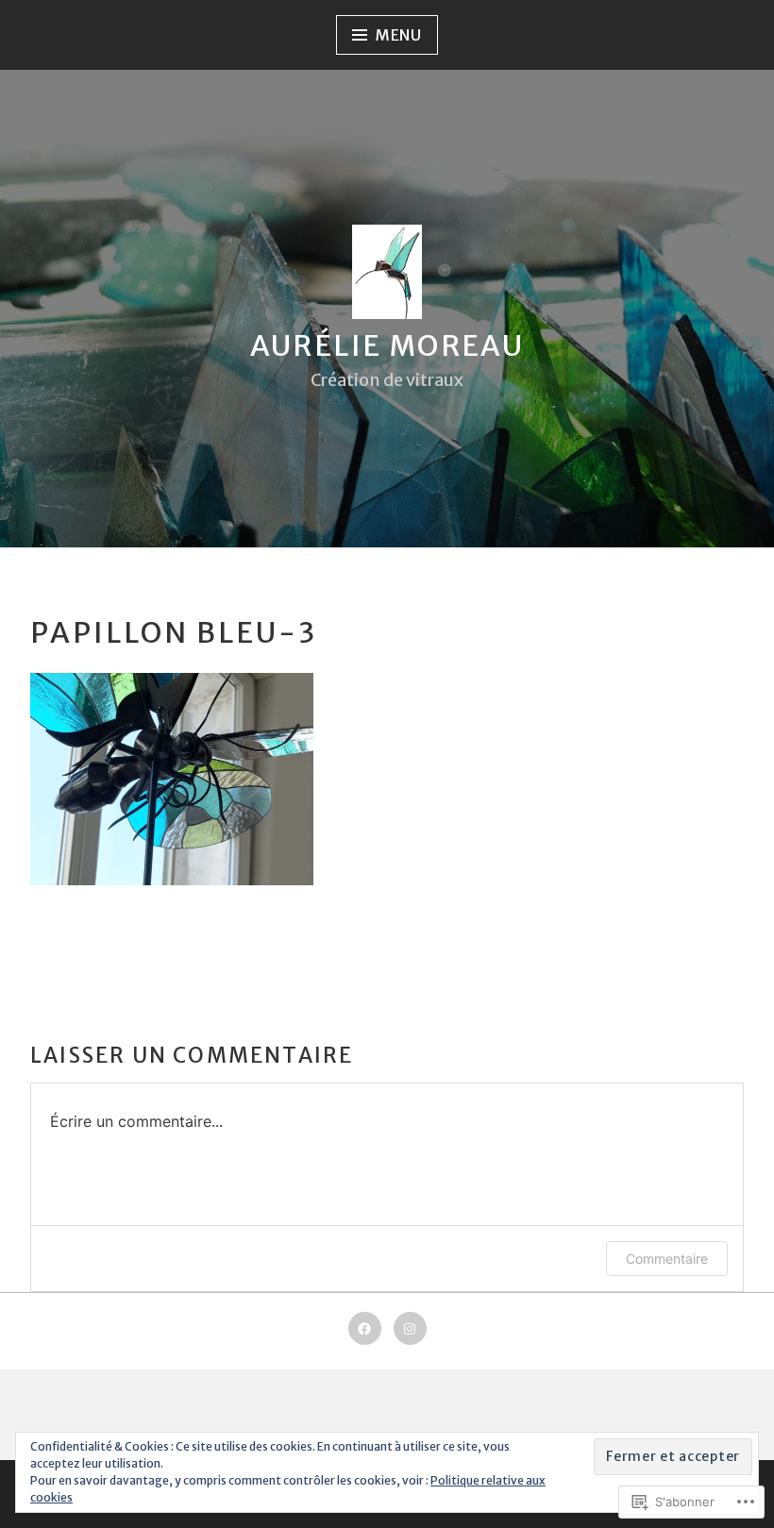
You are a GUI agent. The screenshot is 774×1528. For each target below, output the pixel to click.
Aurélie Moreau (387, 345)
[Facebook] (364, 1328)
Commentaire (667, 1259)
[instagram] (410, 1328)
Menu (399, 34)
